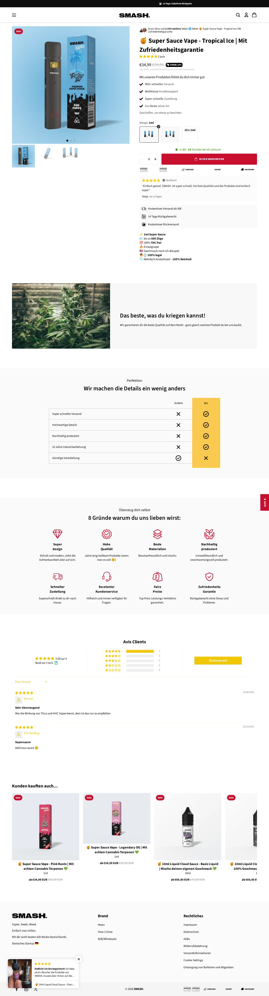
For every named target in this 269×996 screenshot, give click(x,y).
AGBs (187, 939)
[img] (24, 693)
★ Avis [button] (265, 502)
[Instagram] (26, 989)
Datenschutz (191, 932)
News (101, 925)
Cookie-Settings (193, 960)
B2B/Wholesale (107, 939)
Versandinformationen (197, 953)
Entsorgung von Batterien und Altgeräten (209, 967)
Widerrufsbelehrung (196, 946)
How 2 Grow (105, 932)
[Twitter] (36, 989)
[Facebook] (17, 989)
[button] (148, 57)
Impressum (190, 925)
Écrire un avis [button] (218, 660)
